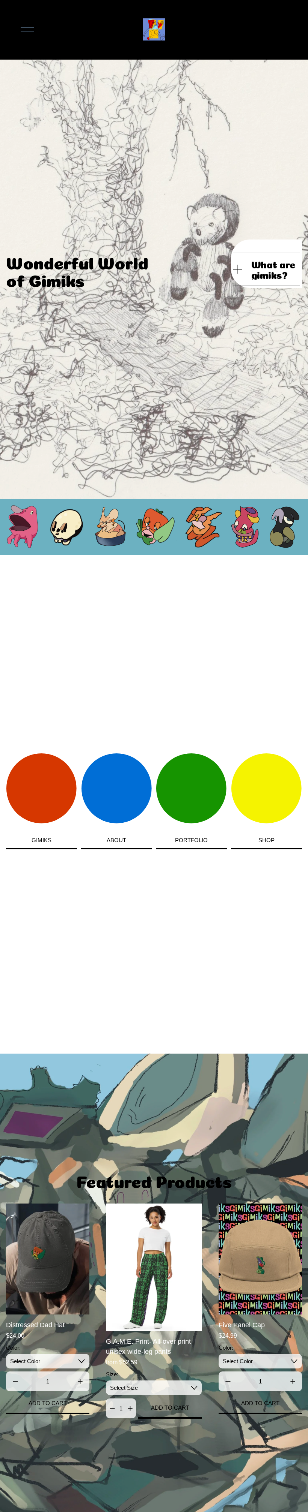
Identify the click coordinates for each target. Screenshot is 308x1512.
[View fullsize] (23, 527)
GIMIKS (41, 840)
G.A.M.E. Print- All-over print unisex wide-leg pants (148, 1346)
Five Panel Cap (242, 1325)
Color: (13, 1347)
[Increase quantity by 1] (80, 1381)
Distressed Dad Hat (35, 1325)
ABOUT (116, 840)
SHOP (266, 840)
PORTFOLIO (191, 840)
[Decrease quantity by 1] (15, 1381)
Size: (112, 1374)
